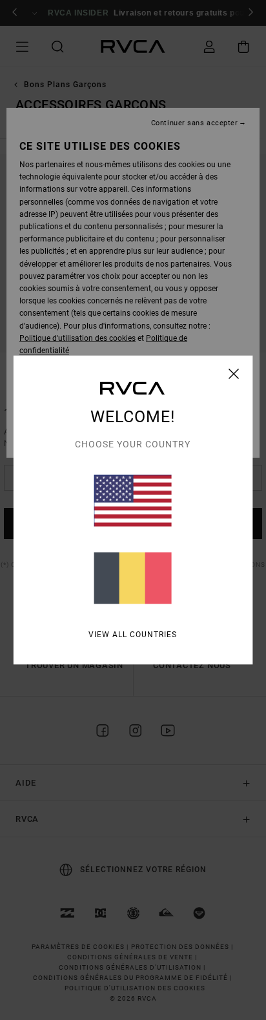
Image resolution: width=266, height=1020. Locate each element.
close (234, 374)
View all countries (132, 634)
